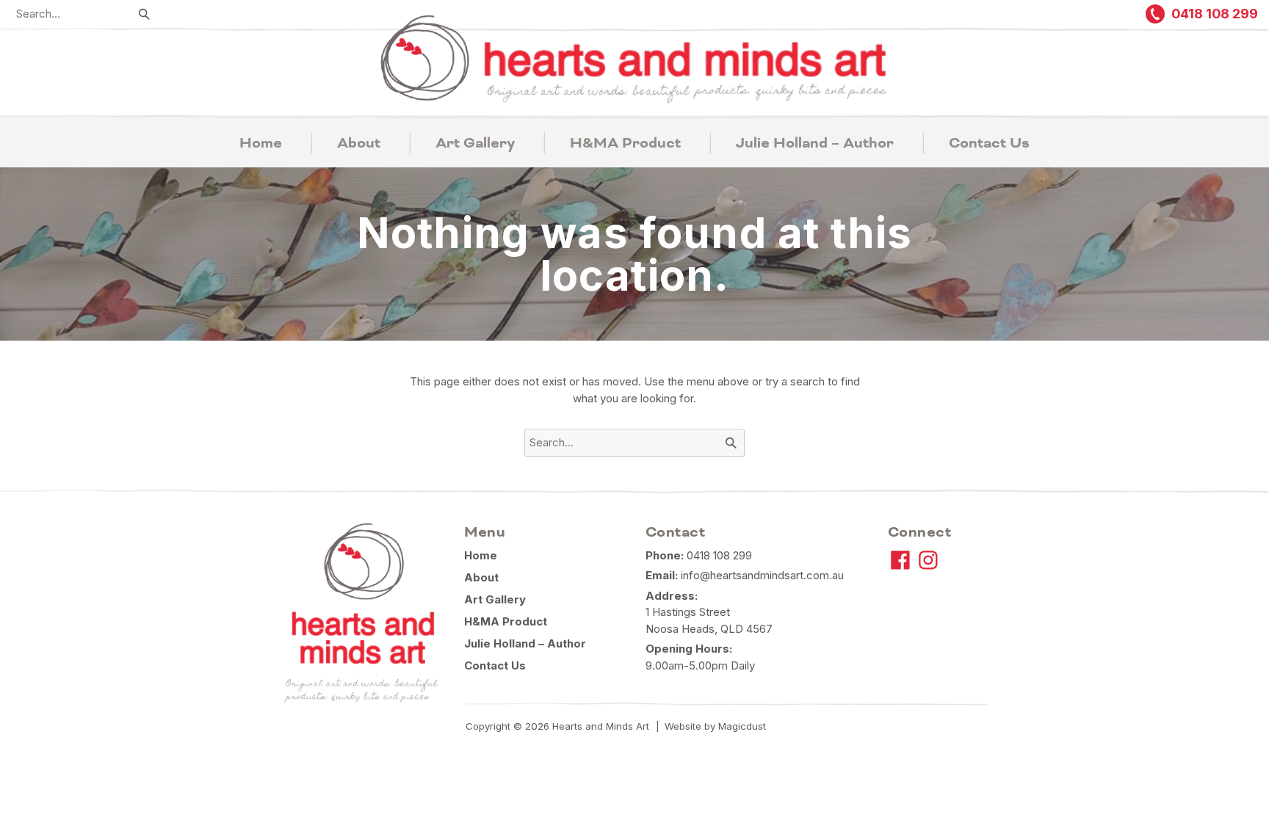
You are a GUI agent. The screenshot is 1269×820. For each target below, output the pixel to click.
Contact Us (989, 143)
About (358, 143)
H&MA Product (625, 143)
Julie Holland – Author (815, 143)
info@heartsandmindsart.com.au (762, 575)
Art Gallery (475, 143)
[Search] (145, 14)
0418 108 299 (719, 555)
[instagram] (928, 560)
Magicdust (742, 726)
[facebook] (900, 560)
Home (260, 143)
